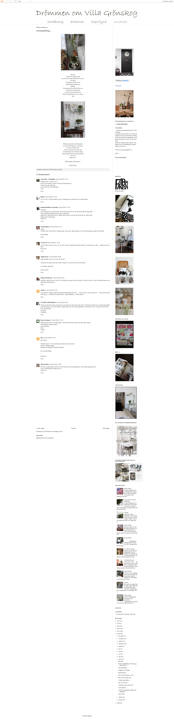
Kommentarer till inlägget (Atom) (54, 431)
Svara (42, 191)
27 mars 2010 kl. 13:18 (57, 320)
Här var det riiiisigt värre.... (125, 677)
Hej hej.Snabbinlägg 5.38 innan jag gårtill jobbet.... (127, 664)
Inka (42, 337)
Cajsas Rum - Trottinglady (48, 179)
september (121, 643)
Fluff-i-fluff (121, 694)
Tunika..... (127, 582)
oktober (121, 641)
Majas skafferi (44, 364)
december (121, 636)
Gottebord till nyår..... (129, 560)
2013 (118, 626)
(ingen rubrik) (127, 488)
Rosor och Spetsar (45, 320)
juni (120, 651)
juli (120, 649)
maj (120, 654)
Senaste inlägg (40, 428)
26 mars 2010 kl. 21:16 (64, 207)
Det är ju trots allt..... (123, 682)
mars (120, 659)
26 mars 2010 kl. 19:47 (62, 179)
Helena (42, 197)
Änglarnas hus (44, 256)
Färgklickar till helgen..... (124, 670)
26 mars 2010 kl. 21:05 (51, 197)
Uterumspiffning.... (123, 667)
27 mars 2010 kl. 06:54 (58, 278)
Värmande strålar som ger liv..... (126, 685)
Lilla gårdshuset (45, 226)
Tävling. (126, 512)
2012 (118, 628)
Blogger (90, 716)
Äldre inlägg (106, 428)
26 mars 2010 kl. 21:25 (56, 226)
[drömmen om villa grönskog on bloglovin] (122, 81)
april (120, 656)
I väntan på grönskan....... (124, 680)
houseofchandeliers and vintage (49, 207)
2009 (118, 703)
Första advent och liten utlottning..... (130, 500)
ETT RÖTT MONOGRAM (48, 302)
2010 (118, 633)
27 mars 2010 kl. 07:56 (51, 290)
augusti (121, 646)
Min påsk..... (121, 661)
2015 (118, 621)
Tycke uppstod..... (123, 687)
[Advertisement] (73, 413)
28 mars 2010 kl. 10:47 (50, 337)
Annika (43, 290)
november (121, 638)
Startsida (73, 428)
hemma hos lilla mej (46, 278)
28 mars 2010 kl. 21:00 (55, 364)
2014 (118, 623)
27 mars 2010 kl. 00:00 (55, 256)
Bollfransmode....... (123, 672)
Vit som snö (44, 242)
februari (121, 697)
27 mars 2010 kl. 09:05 (62, 302)
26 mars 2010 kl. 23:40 (53, 242)
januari (121, 700)
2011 (118, 631)
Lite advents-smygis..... (130, 549)
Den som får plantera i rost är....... (127, 675)
